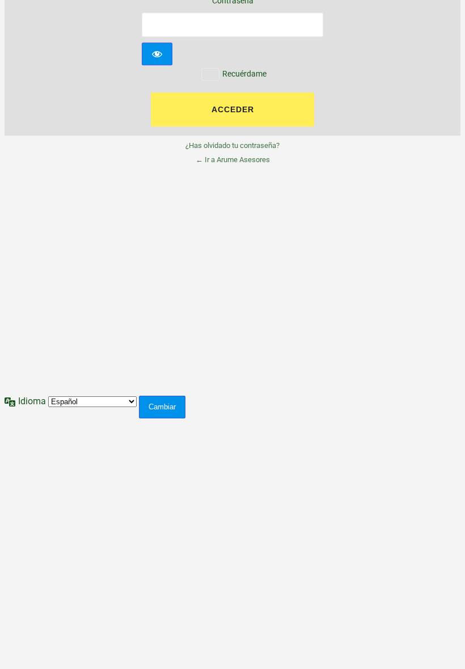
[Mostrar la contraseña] (157, 54)
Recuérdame (244, 73)
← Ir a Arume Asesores (233, 160)
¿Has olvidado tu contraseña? (232, 146)
